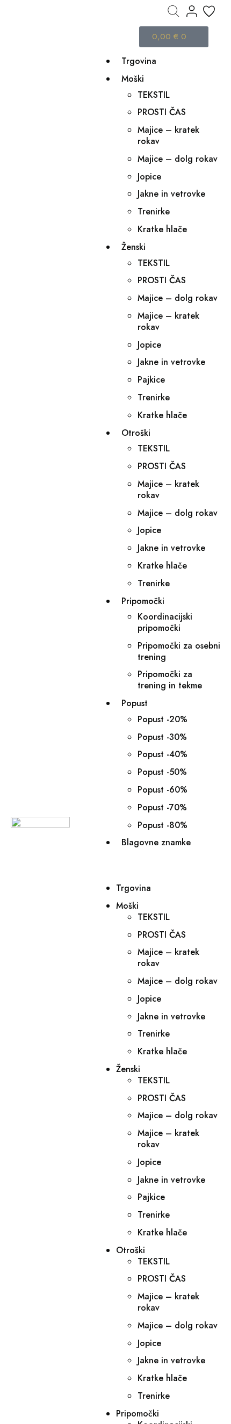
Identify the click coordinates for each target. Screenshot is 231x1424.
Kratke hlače (162, 229)
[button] (157, 865)
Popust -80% (162, 825)
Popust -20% (162, 719)
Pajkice (151, 379)
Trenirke (154, 211)
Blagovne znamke (156, 842)
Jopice (149, 176)
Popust (134, 703)
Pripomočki (142, 601)
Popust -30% (162, 737)
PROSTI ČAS (162, 112)
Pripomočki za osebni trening (179, 651)
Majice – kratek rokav (168, 135)
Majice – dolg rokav (178, 159)
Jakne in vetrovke (171, 194)
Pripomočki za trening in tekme (170, 680)
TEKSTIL (154, 95)
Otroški (135, 433)
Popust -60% (162, 789)
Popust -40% (162, 754)
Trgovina (138, 61)
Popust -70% (162, 807)
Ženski (133, 247)
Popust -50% (162, 772)
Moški (132, 79)
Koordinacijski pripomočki (165, 622)
